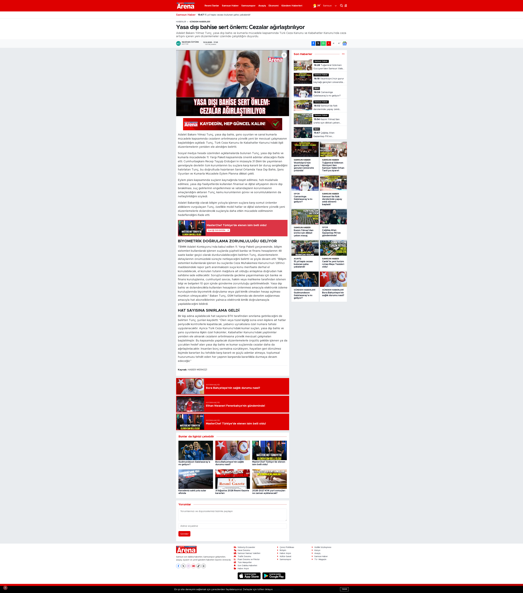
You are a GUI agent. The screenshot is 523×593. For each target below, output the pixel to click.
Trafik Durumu (244, 556)
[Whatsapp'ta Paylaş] (323, 43)
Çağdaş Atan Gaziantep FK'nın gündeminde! (323, 135)
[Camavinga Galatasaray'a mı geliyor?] (305, 183)
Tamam (344, 589)
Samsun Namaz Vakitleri (249, 553)
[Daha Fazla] (328, 43)
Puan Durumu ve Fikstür (249, 559)
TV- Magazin (320, 559)
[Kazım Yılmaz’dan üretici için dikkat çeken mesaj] (305, 216)
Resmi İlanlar (212, 5)
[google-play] (274, 576)
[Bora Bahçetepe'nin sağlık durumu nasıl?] (232, 450)
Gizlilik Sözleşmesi (322, 547)
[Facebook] (178, 566)
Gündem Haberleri (291, 5)
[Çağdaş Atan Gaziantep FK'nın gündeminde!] (333, 216)
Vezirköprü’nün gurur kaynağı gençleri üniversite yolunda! (328, 80)
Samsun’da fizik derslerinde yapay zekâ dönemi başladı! (326, 108)
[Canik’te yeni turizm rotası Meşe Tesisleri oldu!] (333, 248)
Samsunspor (248, 5)
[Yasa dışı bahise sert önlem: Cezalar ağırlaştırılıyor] (232, 83)
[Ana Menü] (345, 6)
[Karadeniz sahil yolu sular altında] (195, 479)
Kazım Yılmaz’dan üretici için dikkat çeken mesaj (326, 121)
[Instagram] (188, 566)
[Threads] (203, 566)
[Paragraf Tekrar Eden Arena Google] (232, 124)
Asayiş (262, 5)
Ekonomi (274, 5)
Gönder (184, 534)
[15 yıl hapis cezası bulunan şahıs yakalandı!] (305, 248)
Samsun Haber (230, 5)
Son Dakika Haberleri (247, 566)
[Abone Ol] (344, 43)
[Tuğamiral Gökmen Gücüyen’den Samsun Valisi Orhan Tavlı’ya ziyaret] (333, 149)
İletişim (283, 550)
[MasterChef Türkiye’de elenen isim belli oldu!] (269, 450)
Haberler (181, 22)
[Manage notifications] (5, 588)
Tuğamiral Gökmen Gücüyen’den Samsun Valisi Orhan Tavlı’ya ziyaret (328, 67)
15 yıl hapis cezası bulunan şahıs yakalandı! (303, 264)
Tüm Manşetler (245, 562)
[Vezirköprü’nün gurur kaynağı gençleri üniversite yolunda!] (305, 149)
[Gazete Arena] (185, 5)
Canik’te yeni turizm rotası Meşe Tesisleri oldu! (333, 264)
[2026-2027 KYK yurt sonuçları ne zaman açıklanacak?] (269, 479)
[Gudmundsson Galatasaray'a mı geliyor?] (195, 450)
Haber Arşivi (243, 569)
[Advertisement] (164, 61)
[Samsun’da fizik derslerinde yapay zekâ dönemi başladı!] (333, 183)
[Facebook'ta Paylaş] (313, 43)
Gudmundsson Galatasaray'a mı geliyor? (223, 15)
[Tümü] (343, 54)
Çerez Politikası (287, 547)
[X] (183, 566)
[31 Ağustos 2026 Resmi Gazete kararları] (232, 479)
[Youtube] (193, 566)
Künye (317, 550)
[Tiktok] (198, 566)
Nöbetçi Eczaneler (246, 547)
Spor (316, 88)
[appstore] (249, 576)
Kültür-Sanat (285, 556)
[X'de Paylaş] (318, 43)
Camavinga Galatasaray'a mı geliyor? (327, 94)
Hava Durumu (244, 550)
